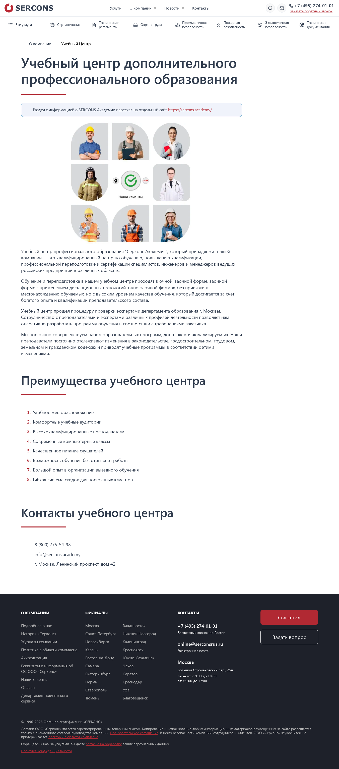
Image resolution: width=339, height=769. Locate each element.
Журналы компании (39, 641)
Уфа (126, 689)
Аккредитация (34, 657)
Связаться (289, 617)
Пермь (91, 681)
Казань (91, 649)
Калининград (134, 641)
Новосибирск (97, 641)
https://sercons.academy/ (190, 109)
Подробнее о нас (36, 625)
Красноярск (133, 649)
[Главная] (23, 43)
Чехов (128, 665)
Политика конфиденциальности (46, 750)
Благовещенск (135, 697)
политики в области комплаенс (73, 736)
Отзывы (28, 687)
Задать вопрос (289, 636)
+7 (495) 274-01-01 (314, 6)
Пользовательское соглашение (134, 732)
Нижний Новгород (139, 633)
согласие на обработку (104, 743)
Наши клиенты (34, 679)
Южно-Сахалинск (138, 657)
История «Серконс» (38, 633)
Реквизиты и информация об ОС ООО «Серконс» (47, 668)
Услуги (115, 8)
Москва (92, 625)
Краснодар (132, 681)
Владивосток (134, 625)
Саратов (130, 673)
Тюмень (92, 697)
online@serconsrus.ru (200, 644)
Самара (92, 665)
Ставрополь (96, 689)
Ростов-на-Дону (99, 657)
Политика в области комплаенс (49, 649)
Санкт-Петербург (100, 633)
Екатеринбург (97, 673)
